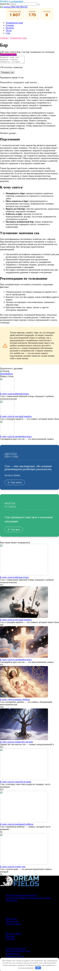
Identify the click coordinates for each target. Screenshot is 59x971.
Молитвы (10, 936)
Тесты (9, 30)
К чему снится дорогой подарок (15, 781)
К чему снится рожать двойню (15, 699)
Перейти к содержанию (11, 1)
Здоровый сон (12, 953)
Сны (8, 33)
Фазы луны (11, 918)
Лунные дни (12, 921)
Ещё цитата (16, 482)
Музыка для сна (13, 933)
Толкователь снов (14, 23)
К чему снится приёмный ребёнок (16, 824)
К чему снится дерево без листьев (16, 742)
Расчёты (10, 28)
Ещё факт (15, 529)
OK (38, 968)
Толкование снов (8, 54)
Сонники (10, 938)
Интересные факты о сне (18, 951)
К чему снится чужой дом (12, 866)
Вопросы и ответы (15, 956)
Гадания (10, 25)
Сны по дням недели (16, 948)
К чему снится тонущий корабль (16, 416)
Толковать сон (7, 72)
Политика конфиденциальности (21, 895)
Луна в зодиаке (13, 924)
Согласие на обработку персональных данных (28, 898)
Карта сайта (11, 900)
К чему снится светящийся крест (16, 436)
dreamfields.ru (6, 373)
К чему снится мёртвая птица (14, 393)
